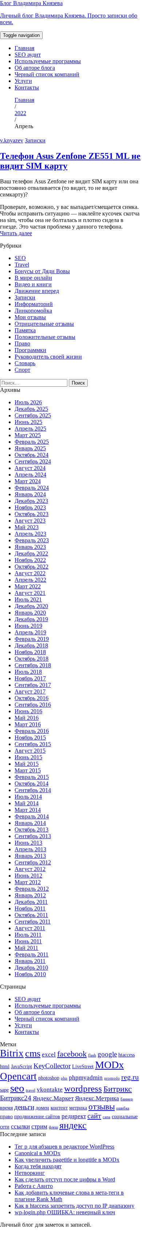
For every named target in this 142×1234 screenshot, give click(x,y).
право (6, 1116)
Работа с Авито (34, 1186)
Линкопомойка (33, 310)
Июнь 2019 (28, 626)
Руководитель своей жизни (48, 357)
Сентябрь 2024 (33, 461)
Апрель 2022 (30, 580)
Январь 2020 (30, 613)
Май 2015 (27, 764)
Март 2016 (28, 724)
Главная (24, 48)
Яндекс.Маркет (53, 1098)
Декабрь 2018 (31, 645)
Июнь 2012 (28, 875)
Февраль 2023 (32, 540)
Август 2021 (30, 593)
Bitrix (12, 1053)
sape (4, 1090)
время (6, 1108)
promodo (112, 1078)
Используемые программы (48, 61)
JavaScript (21, 1066)
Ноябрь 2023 (30, 507)
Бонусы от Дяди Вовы (42, 271)
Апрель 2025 (30, 428)
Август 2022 (30, 573)
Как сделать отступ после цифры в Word (65, 1179)
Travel (22, 264)
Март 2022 (28, 586)
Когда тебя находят (38, 1166)
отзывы (101, 1106)
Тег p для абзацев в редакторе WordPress (64, 1146)
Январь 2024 (30, 494)
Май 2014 (27, 803)
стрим (39, 1126)
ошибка (122, 1108)
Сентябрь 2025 (33, 415)
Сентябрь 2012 (33, 862)
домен (42, 1108)
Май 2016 (27, 718)
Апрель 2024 (30, 474)
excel (49, 1054)
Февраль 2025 (32, 442)
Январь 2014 (30, 823)
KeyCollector (52, 1066)
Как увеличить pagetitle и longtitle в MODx (67, 1160)
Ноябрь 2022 (30, 560)
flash (92, 1055)
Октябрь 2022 (31, 566)
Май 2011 (26, 948)
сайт (94, 1116)
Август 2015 (30, 751)
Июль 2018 (28, 672)
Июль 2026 (28, 402)
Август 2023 (30, 520)
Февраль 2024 (32, 488)
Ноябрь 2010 (30, 974)
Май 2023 (27, 527)
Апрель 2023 (30, 534)
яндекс (73, 1125)
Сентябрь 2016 (33, 705)
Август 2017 (30, 691)
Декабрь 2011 (31, 902)
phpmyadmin (86, 1077)
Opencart (18, 1076)
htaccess (126, 1055)
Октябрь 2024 (31, 455)
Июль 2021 (28, 599)
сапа (106, 1117)
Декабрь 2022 (31, 553)
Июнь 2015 (28, 757)
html (4, 1066)
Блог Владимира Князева (68, 12)
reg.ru (130, 1077)
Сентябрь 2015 (33, 744)
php (64, 1078)
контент (59, 1108)
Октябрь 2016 (31, 698)
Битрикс (117, 1089)
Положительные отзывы (45, 337)
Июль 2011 (28, 935)
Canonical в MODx (37, 1153)
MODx (109, 1064)
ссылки (20, 1126)
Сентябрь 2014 (33, 790)
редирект (74, 1116)
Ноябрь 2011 (30, 908)
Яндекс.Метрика (97, 1098)
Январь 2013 (30, 856)
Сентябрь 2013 (33, 836)
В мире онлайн (33, 278)
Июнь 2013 (28, 843)
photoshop (48, 1078)
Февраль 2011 (31, 954)
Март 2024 (28, 481)
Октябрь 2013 (31, 829)
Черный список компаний (47, 74)
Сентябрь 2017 (33, 685)
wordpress (83, 1088)
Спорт (22, 370)
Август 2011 (30, 928)
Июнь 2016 (28, 711)
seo (17, 1088)
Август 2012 (30, 869)
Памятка (25, 330)
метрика (78, 1108)
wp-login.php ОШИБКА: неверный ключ (65, 1212)
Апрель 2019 (30, 632)
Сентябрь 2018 (33, 665)
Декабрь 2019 (31, 619)
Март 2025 (28, 435)
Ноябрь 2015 (30, 737)
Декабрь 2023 (31, 501)
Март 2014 (28, 810)
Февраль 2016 (32, 731)
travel (30, 1090)
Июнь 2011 (28, 941)
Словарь (25, 363)
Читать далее (16, 233)
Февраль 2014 (32, 816)
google (107, 1054)
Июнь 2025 (28, 422)
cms (32, 1053)
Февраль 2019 (32, 639)
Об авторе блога (35, 68)
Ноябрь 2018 (30, 652)
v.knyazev (11, 140)
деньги (24, 1107)
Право (22, 343)
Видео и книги (33, 284)
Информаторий (34, 304)
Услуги (23, 81)
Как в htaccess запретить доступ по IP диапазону (74, 1206)
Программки (30, 350)
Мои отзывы (30, 317)
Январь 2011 (30, 961)
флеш (53, 1127)
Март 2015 (28, 770)
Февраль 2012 (32, 889)
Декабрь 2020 (31, 606)
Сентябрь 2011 (33, 921)
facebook (72, 1054)
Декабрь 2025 (31, 409)
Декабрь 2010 (31, 967)
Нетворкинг (30, 1173)
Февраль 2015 (32, 777)
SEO (20, 258)
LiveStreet (83, 1066)
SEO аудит (28, 54)
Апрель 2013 (30, 849)
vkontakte (50, 1089)
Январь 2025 (30, 448)
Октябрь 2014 (31, 783)
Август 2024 (30, 468)
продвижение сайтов (37, 1116)
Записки (35, 140)
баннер (127, 1099)
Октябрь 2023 (31, 514)
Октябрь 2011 (31, 915)
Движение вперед (37, 291)
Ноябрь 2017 (30, 678)
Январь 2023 (30, 547)
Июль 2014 (28, 797)
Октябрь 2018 (31, 659)
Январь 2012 (30, 895)
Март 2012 (28, 882)
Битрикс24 (15, 1098)
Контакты (27, 87)
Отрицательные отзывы (44, 324)
